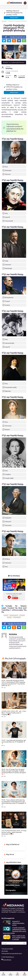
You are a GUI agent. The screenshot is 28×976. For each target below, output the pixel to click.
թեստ (6, 615)
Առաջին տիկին (9, 478)
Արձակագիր (8, 268)
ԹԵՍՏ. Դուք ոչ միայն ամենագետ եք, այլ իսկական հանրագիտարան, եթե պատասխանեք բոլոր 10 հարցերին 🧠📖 (14, 802)
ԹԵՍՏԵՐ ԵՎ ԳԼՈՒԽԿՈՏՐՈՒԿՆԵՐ (14, 62)
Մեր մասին (4, 951)
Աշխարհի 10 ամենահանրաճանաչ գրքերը (18, 923)
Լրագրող (7, 305)
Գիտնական (8, 170)
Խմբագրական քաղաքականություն (11, 953)
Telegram (23, 606)
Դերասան (7, 174)
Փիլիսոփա (8, 391)
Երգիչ (6, 261)
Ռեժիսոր (7, 559)
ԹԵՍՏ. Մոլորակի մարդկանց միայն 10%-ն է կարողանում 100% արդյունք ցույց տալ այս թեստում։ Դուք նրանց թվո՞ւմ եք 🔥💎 (13, 683)
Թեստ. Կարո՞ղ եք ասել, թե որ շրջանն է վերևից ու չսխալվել (18, 937)
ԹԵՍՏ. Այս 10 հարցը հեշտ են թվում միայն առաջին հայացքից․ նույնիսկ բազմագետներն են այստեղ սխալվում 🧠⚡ (14, 771)
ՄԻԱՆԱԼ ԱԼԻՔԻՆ (14, 17)
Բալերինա (8, 474)
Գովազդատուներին (7, 949)
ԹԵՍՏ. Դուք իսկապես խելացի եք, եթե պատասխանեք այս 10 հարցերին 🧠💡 (14, 741)
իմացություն (14, 615)
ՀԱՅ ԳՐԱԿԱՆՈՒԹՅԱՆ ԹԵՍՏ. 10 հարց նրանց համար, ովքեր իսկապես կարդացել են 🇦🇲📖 (14, 832)
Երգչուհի (7, 217)
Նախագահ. (8, 563)
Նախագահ (8, 264)
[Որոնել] (24, 943)
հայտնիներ (17, 617)
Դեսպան (7, 301)
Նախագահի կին (9, 343)
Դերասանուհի (9, 221)
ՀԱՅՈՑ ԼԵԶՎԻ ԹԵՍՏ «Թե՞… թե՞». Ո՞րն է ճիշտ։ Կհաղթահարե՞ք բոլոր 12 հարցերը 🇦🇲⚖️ (14, 712)
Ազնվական (8, 518)
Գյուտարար (8, 426)
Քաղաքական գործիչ (11, 387)
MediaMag (13, 634)
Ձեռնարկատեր (9, 297)
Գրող (6, 166)
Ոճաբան (7, 429)
